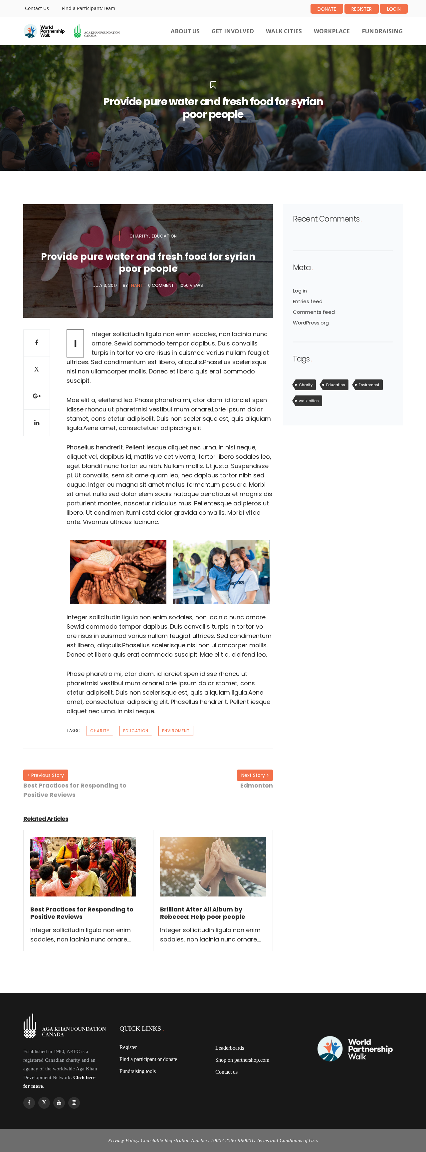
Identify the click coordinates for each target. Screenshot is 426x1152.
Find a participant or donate (148, 1059)
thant (135, 285)
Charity (139, 236)
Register (361, 9)
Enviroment (176, 731)
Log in (300, 290)
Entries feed (307, 301)
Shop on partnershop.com (242, 1060)
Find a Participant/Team (88, 8)
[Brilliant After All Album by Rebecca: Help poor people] (213, 871)
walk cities (309, 400)
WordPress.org (311, 322)
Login (394, 9)
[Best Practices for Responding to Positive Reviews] (83, 871)
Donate (327, 9)
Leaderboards (229, 1048)
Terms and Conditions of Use (287, 1140)
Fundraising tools (137, 1071)
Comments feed (314, 311)
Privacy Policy (123, 1140)
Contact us (226, 1072)
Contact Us (37, 8)
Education (164, 236)
